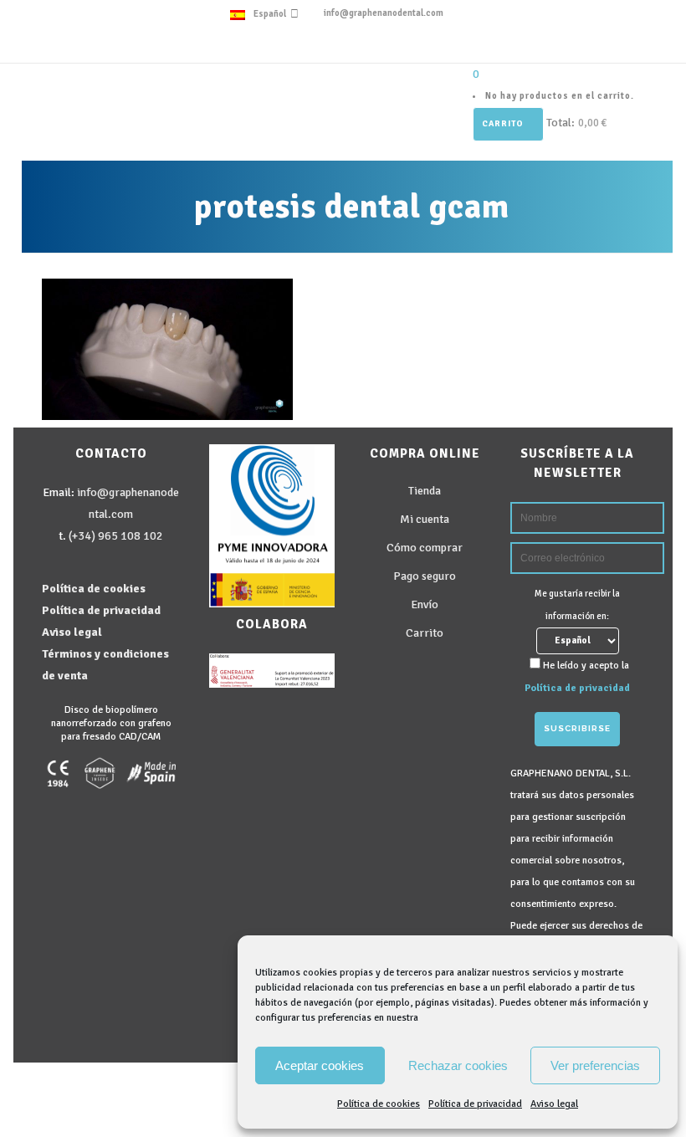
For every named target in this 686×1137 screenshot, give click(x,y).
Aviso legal (554, 1104)
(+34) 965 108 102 (116, 536)
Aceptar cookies (319, 1065)
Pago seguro (424, 576)
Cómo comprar (425, 547)
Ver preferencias (595, 1065)
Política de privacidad (475, 1104)
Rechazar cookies (458, 1065)
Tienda (424, 491)
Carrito (504, 124)
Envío (424, 604)
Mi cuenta (424, 519)
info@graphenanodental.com (383, 13)
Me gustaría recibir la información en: (577, 605)
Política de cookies (378, 1104)
